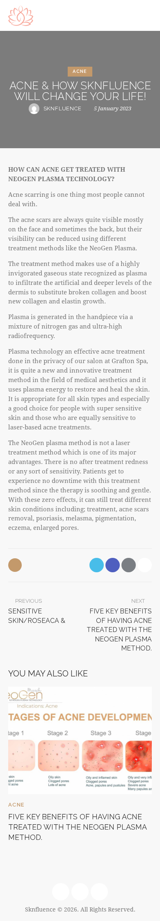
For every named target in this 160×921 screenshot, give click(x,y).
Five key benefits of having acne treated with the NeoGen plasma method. (77, 827)
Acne (80, 71)
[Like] (15, 565)
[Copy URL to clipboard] (144, 565)
